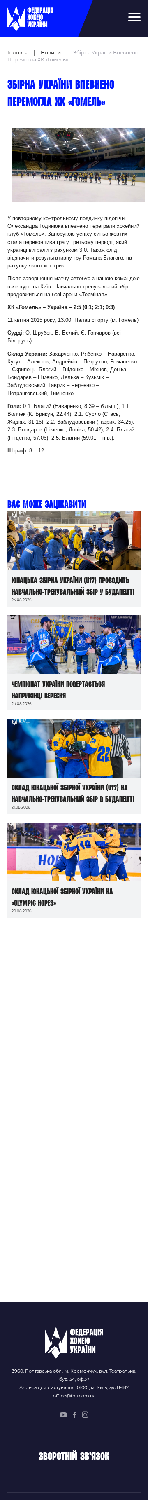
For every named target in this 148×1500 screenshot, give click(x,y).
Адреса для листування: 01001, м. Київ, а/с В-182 (74, 1387)
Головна (17, 52)
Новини (51, 52)
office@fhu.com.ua (74, 1396)
